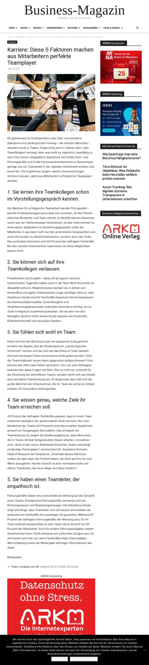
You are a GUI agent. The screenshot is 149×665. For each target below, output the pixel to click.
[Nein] (144, 650)
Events (24, 27)
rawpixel (45, 566)
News (12, 27)
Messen (37, 27)
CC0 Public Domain (64, 566)
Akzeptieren (60, 659)
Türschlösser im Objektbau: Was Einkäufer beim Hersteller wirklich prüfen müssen (121, 172)
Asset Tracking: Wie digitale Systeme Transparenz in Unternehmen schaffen (119, 193)
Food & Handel (111, 27)
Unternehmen (54, 27)
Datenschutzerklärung (83, 659)
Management (90, 27)
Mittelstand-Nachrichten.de (118, 146)
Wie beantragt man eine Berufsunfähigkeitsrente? (121, 156)
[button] (137, 28)
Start (9, 36)
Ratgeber (73, 27)
